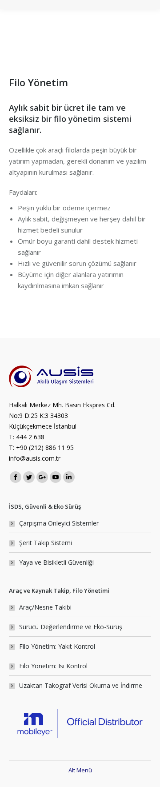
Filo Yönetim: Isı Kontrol (53, 666)
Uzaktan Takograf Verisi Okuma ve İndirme (80, 685)
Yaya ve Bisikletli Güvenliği (56, 562)
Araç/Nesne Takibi (45, 607)
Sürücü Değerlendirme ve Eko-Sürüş (70, 626)
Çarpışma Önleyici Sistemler (59, 523)
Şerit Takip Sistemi (45, 542)
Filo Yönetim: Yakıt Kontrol (57, 646)
